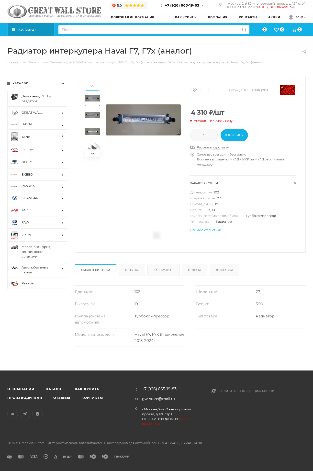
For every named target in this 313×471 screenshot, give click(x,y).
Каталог (55, 389)
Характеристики (95, 270)
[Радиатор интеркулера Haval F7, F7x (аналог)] (143, 120)
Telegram (25, 414)
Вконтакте (12, 414)
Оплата (194, 270)
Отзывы (132, 270)
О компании (20, 389)
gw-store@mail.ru (158, 398)
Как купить (164, 270)
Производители (24, 398)
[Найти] (244, 29)
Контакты (92, 398)
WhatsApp (37, 414)
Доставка (224, 270)
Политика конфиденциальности (247, 391)
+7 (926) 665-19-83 (182, 5)
